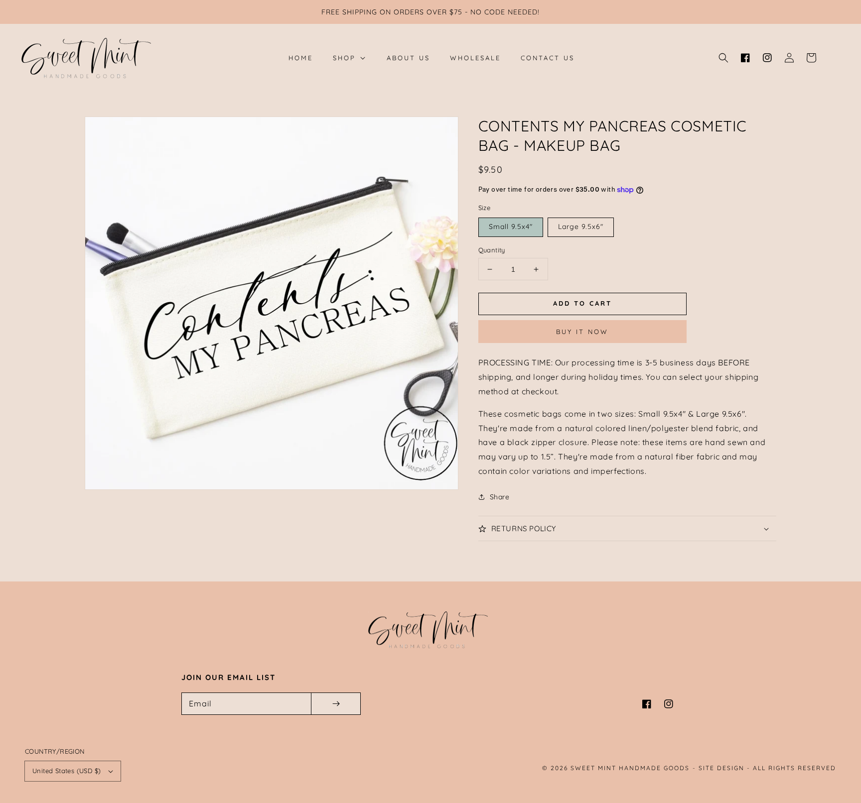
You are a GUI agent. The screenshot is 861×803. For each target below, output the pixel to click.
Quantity (491, 250)
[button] (723, 58)
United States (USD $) (66, 771)
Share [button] (500, 496)
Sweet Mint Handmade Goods (630, 768)
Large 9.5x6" (580, 226)
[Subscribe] (336, 703)
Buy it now (582, 332)
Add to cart (582, 303)
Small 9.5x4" (511, 226)
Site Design (721, 768)
